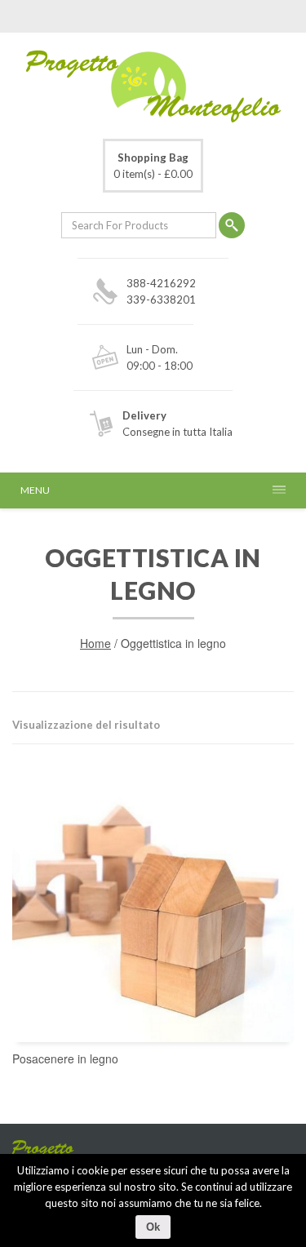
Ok (153, 1227)
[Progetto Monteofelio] (73, 1149)
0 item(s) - (153, 165)
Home (95, 643)
